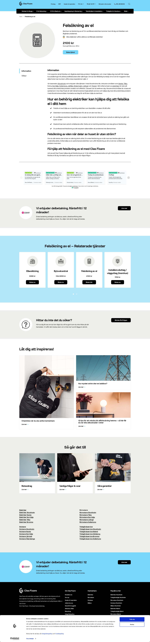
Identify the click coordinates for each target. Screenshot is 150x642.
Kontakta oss (68, 594)
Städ (125, 11)
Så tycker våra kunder (105, 4)
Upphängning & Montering (73, 11)
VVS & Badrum (55, 11)
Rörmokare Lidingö (87, 520)
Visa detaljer (30, 638)
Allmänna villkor (69, 608)
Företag (53, 4)
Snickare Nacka (25, 531)
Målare (90, 603)
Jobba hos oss (69, 603)
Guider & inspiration (69, 4)
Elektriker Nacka (25, 515)
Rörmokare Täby (86, 515)
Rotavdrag (68, 611)
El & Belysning (41, 11)
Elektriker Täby (24, 520)
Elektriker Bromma (26, 522)
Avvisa (132, 624)
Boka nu (32, 282)
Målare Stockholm (116, 606)
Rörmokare (91, 597)
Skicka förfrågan (121, 320)
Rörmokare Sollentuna (88, 522)
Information (26, 71)
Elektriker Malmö (115, 608)
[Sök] (129, 4)
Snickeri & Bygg (27, 11)
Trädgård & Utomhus (113, 11)
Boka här (89, 282)
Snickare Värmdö (25, 536)
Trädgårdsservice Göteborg (90, 534)
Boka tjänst (70, 52)
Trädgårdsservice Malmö (89, 531)
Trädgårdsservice (86, 527)
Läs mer (124, 208)
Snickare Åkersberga (27, 539)
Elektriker (22, 510)
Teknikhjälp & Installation (94, 11)
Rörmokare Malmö (116, 614)
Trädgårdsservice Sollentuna (90, 539)
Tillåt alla (132, 619)
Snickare (22, 527)
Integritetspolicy (47, 633)
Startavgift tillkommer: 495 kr (71, 46)
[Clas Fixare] (25, 5)
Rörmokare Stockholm (88, 512)
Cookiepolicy (59, 633)
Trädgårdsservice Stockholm (90, 529)
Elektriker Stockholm (27, 512)
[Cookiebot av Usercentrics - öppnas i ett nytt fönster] (14, 638)
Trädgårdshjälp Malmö (117, 611)
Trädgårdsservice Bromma (89, 536)
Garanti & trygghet (70, 606)
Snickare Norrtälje (26, 534)
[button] (73, 294)
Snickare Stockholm (26, 529)
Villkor (24, 76)
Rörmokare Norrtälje (87, 517)
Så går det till (90, 4)
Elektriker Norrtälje (26, 517)
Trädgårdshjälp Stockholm (118, 597)
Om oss (80, 4)
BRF (59, 4)
